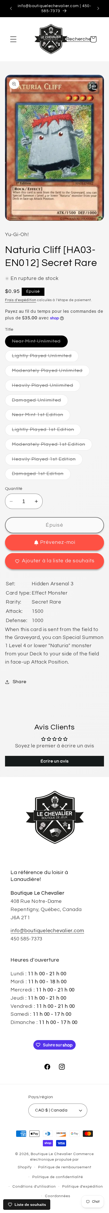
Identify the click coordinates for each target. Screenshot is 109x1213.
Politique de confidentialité (57, 1177)
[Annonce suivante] (98, 8)
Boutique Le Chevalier (51, 1154)
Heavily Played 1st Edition (47, 461)
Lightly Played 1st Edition (46, 431)
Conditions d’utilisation (34, 1186)
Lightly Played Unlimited (45, 357)
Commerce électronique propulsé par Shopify (56, 1160)
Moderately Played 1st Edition (52, 446)
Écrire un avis (54, 761)
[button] (13, 39)
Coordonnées (57, 1196)
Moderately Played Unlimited (51, 372)
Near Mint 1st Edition (41, 416)
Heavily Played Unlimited (46, 387)
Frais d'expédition (20, 300)
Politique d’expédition (82, 1186)
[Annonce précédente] (11, 8)
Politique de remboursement (65, 1167)
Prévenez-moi (58, 542)
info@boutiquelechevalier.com (47, 930)
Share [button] (19, 681)
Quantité (13, 488)
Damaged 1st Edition (41, 475)
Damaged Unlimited (40, 402)
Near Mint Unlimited (40, 343)
